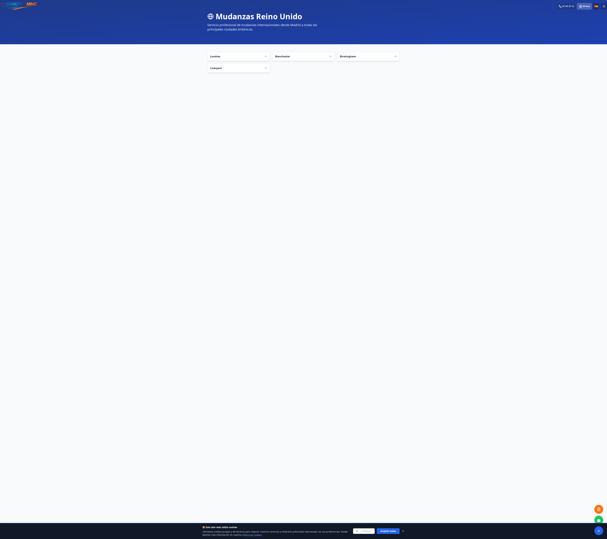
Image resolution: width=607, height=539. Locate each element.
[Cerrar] (403, 531)
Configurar (366, 531)
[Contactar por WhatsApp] (598, 520)
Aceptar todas (388, 531)
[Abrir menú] (604, 6)
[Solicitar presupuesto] (598, 509)
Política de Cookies (252, 534)
